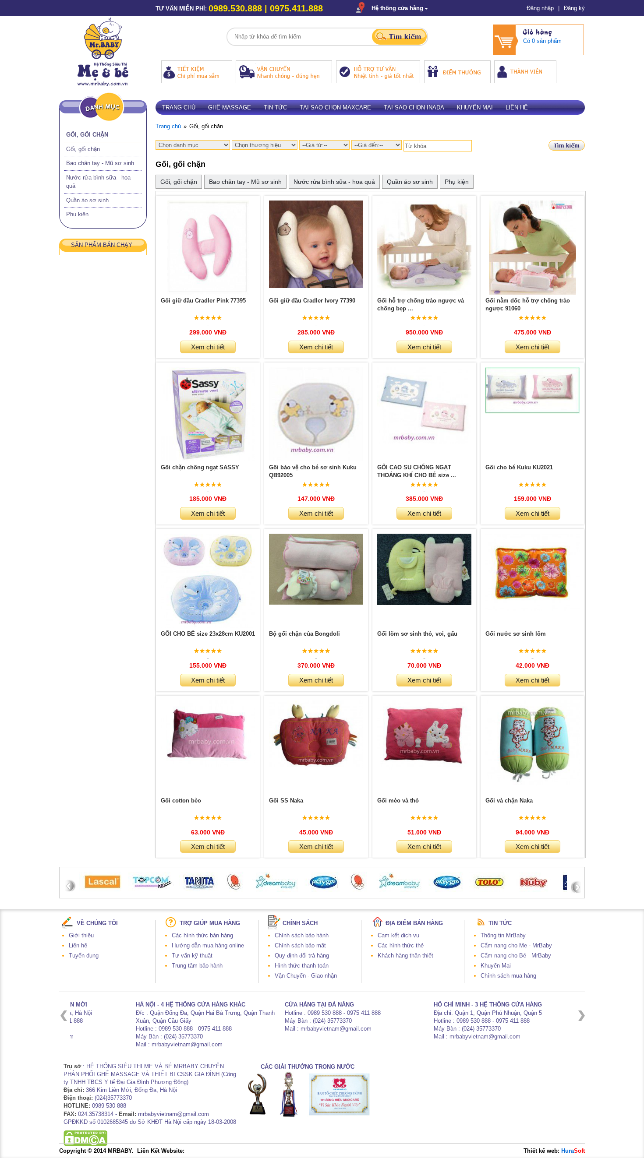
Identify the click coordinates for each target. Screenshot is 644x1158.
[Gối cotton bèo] (208, 764)
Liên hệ (517, 107)
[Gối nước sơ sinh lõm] (532, 609)
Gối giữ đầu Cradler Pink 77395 (203, 300)
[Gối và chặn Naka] (532, 783)
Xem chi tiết (208, 347)
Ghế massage (229, 107)
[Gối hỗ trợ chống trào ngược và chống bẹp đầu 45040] (424, 292)
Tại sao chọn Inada (414, 107)
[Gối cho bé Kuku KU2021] (532, 411)
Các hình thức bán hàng (202, 935)
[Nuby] (533, 890)
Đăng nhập (540, 8)
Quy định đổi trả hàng (302, 955)
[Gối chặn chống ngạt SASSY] (208, 459)
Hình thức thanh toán (302, 965)
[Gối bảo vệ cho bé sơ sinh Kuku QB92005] (316, 459)
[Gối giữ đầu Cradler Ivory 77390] (316, 286)
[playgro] (323, 890)
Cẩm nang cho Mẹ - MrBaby (516, 945)
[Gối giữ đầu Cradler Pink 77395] (208, 292)
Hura (573, 1150)
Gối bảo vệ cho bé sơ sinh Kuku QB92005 (313, 471)
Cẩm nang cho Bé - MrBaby (516, 955)
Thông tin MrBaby (503, 935)
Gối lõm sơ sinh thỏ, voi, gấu (417, 633)
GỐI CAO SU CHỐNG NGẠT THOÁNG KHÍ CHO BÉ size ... (416, 471)
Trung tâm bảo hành (197, 965)
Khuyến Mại (496, 965)
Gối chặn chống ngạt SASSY (200, 467)
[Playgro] (447, 890)
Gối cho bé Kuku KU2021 (519, 467)
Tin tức (275, 107)
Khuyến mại (475, 107)
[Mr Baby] (103, 84)
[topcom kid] (152, 889)
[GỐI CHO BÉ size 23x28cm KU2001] (208, 626)
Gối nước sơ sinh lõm (515, 633)
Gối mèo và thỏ (398, 800)
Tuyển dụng (84, 955)
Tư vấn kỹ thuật (192, 955)
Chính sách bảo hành (302, 935)
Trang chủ (178, 107)
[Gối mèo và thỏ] (424, 767)
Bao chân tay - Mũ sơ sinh (100, 163)
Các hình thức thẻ (401, 945)
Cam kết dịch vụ (398, 935)
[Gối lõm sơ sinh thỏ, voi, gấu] (424, 603)
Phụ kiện (77, 214)
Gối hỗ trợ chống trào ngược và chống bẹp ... (420, 304)
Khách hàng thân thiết (405, 955)
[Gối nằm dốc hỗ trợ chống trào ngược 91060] (533, 292)
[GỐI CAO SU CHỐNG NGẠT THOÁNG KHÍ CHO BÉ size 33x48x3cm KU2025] (424, 442)
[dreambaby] (275, 890)
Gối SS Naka (286, 800)
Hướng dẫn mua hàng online (208, 945)
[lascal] (102, 889)
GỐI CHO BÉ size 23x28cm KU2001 (208, 633)
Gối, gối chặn (87, 134)
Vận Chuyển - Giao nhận (306, 975)
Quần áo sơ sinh (87, 200)
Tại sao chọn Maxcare (335, 107)
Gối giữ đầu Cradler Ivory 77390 (312, 300)
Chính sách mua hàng (508, 975)
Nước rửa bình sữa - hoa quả (334, 181)
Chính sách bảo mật (300, 945)
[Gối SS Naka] (316, 768)
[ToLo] (489, 890)
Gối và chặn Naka (509, 800)
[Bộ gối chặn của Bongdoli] (316, 602)
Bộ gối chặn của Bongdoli (304, 633)
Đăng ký (574, 8)
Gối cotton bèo (181, 800)
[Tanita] (199, 889)
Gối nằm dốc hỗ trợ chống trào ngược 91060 (527, 304)
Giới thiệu (81, 935)
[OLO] (234, 890)
